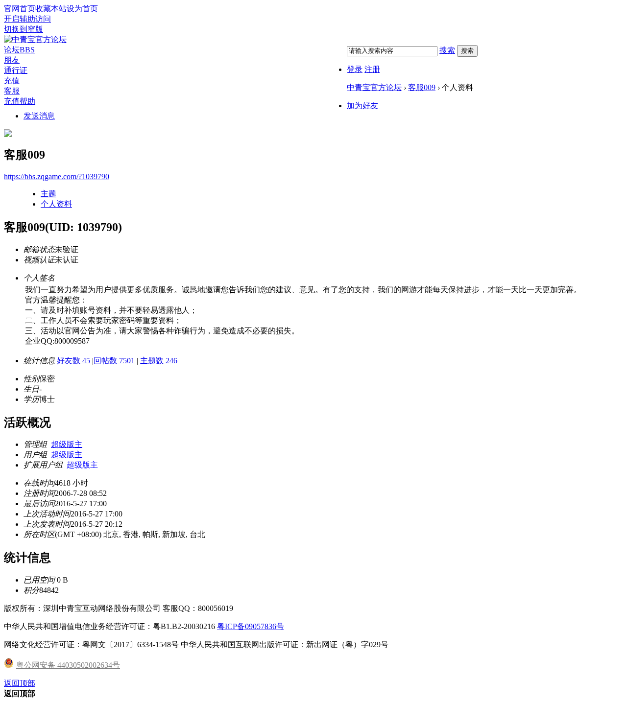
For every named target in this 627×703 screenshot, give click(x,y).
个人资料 (56, 204)
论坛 (19, 50)
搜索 (447, 50)
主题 (48, 193)
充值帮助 (19, 101)
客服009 (421, 87)
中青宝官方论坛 (374, 87)
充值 (12, 80)
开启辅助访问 (27, 19)
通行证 (15, 70)
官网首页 (19, 8)
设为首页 (82, 8)
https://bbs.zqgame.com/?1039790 (56, 176)
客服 (12, 91)
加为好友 (362, 105)
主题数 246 (158, 360)
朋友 (12, 60)
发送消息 (39, 116)
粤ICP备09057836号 (250, 626)
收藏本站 (51, 8)
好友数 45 (73, 360)
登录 (354, 69)
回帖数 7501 (114, 360)
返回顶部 (19, 683)
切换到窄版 (23, 29)
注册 (372, 69)
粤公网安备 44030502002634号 (68, 665)
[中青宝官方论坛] (35, 39)
